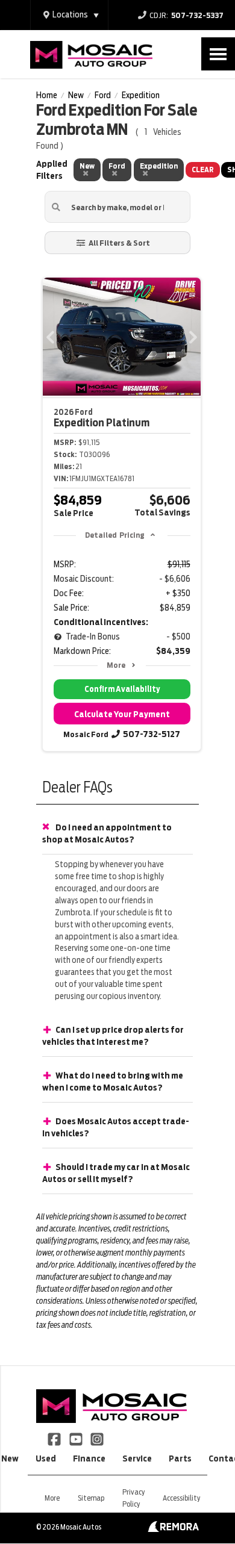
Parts (180, 1458)
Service (137, 1458)
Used (46, 1458)
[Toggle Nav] (218, 53)
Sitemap (91, 1497)
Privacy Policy (133, 1497)
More (116, 665)
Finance (89, 1458)
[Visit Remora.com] (173, 1529)
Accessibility (181, 1497)
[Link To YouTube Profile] (76, 1438)
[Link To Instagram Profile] (97, 1438)
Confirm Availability (122, 689)
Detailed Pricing (115, 535)
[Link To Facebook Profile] (55, 1438)
